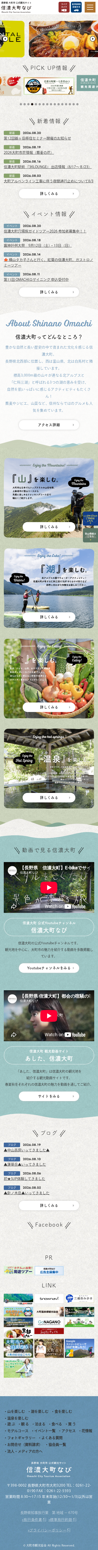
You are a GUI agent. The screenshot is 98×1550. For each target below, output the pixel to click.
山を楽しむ (16, 1411)
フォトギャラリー (21, 1438)
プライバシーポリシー (47, 1530)
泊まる (40, 1424)
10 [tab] (55, 104)
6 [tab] (40, 104)
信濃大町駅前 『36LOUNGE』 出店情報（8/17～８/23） (48, 167)
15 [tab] (74, 104)
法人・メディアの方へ (24, 1451)
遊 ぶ (11, 1424)
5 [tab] (36, 104)
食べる (57, 1424)
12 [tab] (62, 104)
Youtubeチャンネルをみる (49, 968)
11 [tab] (59, 104)
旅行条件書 (33, 1519)
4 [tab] (32, 104)
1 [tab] (21, 104)
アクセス (69, 1431)
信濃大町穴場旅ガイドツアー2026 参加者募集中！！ (45, 231)
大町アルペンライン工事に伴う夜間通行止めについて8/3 (48, 181)
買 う (72, 1424)
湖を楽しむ (39, 1411)
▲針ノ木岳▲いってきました (27, 1193)
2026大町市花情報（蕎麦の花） (29, 152)
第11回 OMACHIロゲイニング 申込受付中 (36, 279)
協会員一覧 (57, 1444)
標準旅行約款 (61, 1519)
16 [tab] (77, 104)
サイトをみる (49, 1096)
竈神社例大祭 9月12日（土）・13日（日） (38, 245)
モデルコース (17, 1431)
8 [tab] (47, 104)
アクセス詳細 (49, 425)
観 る (25, 1424)
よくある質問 (52, 1438)
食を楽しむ (63, 1411)
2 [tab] (25, 104)
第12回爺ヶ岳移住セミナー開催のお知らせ (37, 138)
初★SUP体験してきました (24, 1178)
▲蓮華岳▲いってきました (25, 1164)
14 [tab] (70, 104)
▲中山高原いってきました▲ (27, 1150)
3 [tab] (28, 104)
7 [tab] (43, 104)
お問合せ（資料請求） (24, 1444)
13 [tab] (66, 104)
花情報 (87, 1431)
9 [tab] (51, 104)
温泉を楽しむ (17, 1418)
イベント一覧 (45, 1431)
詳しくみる (49, 193)
